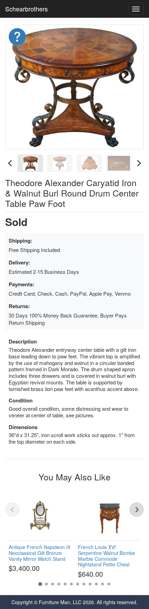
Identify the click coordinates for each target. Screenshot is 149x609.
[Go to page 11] (102, 584)
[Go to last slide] (10, 163)
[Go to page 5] (65, 584)
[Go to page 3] (52, 584)
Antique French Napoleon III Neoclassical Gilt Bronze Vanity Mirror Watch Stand (39, 552)
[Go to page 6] (71, 584)
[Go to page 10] (96, 584)
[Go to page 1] (40, 584)
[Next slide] (138, 163)
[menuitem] (30, 163)
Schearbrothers (26, 8)
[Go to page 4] (59, 584)
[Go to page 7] (77, 584)
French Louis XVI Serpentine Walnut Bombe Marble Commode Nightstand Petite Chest (106, 555)
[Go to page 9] (90, 584)
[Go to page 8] (83, 584)
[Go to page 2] (46, 584)
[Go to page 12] (108, 584)
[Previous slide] (12, 509)
